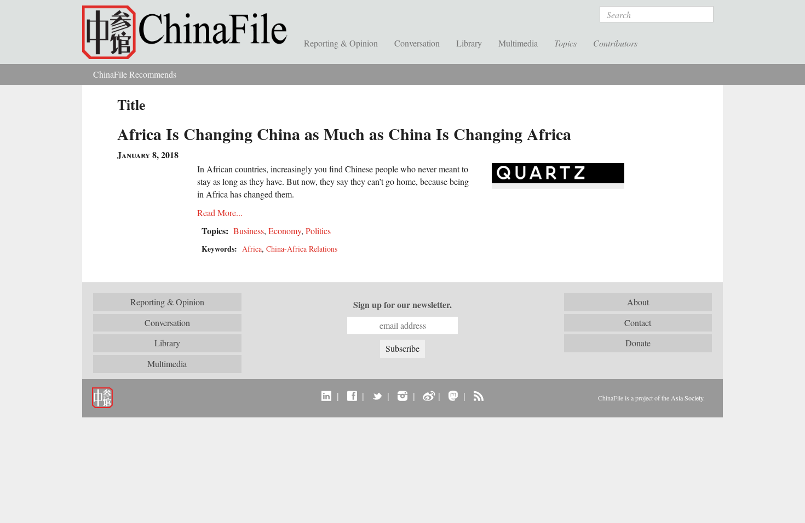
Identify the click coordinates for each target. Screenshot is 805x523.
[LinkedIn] (327, 395)
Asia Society (687, 397)
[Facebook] (352, 395)
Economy (284, 230)
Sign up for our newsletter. (402, 305)
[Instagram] (402, 395)
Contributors (615, 43)
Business (248, 230)
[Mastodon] (453, 395)
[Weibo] (428, 395)
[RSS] (478, 395)
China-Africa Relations (301, 248)
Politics (318, 230)
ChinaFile (189, 32)
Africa (252, 248)
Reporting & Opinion (341, 43)
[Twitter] (377, 395)
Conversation (417, 43)
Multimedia (518, 43)
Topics (565, 43)
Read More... (220, 212)
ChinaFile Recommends (134, 74)
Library (469, 43)
